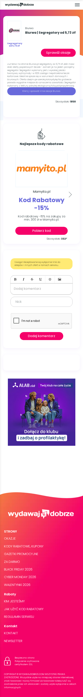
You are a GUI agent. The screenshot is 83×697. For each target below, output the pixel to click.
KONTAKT (11, 633)
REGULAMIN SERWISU (19, 616)
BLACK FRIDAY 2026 (18, 569)
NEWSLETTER (13, 641)
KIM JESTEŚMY (14, 601)
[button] (15, 279)
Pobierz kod (41, 230)
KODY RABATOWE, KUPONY (24, 546)
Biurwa (29, 28)
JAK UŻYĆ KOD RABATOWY (24, 609)
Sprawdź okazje (58, 52)
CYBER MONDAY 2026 (20, 577)
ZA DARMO (12, 561)
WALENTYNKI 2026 (17, 585)
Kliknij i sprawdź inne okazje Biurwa (41, 91)
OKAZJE (10, 538)
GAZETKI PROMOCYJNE (21, 554)
